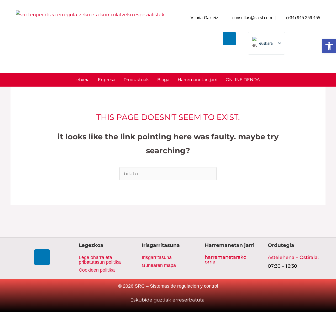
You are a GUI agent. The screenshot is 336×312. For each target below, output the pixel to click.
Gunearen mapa (159, 265)
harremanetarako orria (225, 259)
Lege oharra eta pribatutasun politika (100, 260)
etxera (83, 79)
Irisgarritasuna (157, 257)
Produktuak (136, 79)
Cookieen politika (97, 270)
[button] (329, 46)
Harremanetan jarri (197, 79)
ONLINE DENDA (243, 79)
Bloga (163, 79)
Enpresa (106, 79)
